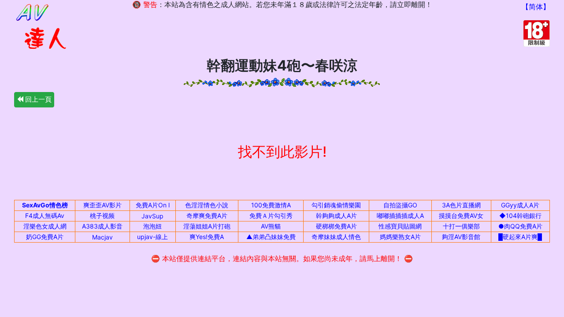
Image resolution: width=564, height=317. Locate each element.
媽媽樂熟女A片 (400, 236)
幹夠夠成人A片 (336, 215)
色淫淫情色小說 (206, 205)
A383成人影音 (102, 226)
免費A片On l (153, 205)
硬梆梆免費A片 (336, 226)
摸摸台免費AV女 (461, 215)
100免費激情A (271, 205)
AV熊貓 (271, 226)
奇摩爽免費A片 (206, 215)
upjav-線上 (152, 236)
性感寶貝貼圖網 (400, 226)
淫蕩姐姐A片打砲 (206, 226)
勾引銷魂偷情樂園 (336, 205)
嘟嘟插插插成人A (400, 215)
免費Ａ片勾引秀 (271, 215)
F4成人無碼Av (44, 215)
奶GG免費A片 (44, 236)
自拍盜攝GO (400, 205)
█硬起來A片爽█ (520, 236)
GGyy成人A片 (520, 205)
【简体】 (536, 6)
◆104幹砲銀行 (520, 215)
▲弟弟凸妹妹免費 (271, 236)
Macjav (102, 237)
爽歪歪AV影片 (102, 205)
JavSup (152, 216)
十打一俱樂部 (461, 226)
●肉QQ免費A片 (520, 226)
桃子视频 (102, 215)
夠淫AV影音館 (461, 236)
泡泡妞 (152, 226)
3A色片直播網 (461, 205)
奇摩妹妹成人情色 (336, 236)
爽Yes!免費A (206, 236)
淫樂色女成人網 (45, 226)
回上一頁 (37, 99)
